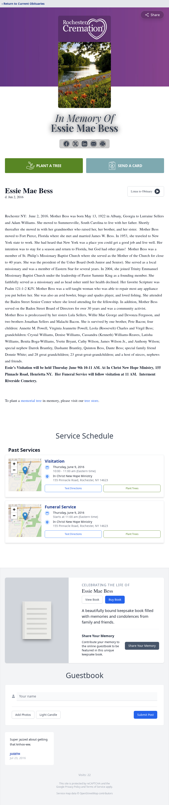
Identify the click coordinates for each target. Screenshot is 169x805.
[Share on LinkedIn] (84, 143)
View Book (92, 599)
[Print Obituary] (102, 143)
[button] (25, 470)
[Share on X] (75, 143)
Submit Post (145, 715)
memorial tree (31, 400)
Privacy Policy (73, 787)
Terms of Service (95, 787)
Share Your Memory (142, 646)
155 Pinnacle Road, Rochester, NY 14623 (80, 480)
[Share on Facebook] (66, 143)
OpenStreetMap (89, 793)
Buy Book (115, 599)
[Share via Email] (93, 143)
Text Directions (73, 488)
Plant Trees (132, 488)
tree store (91, 400)
